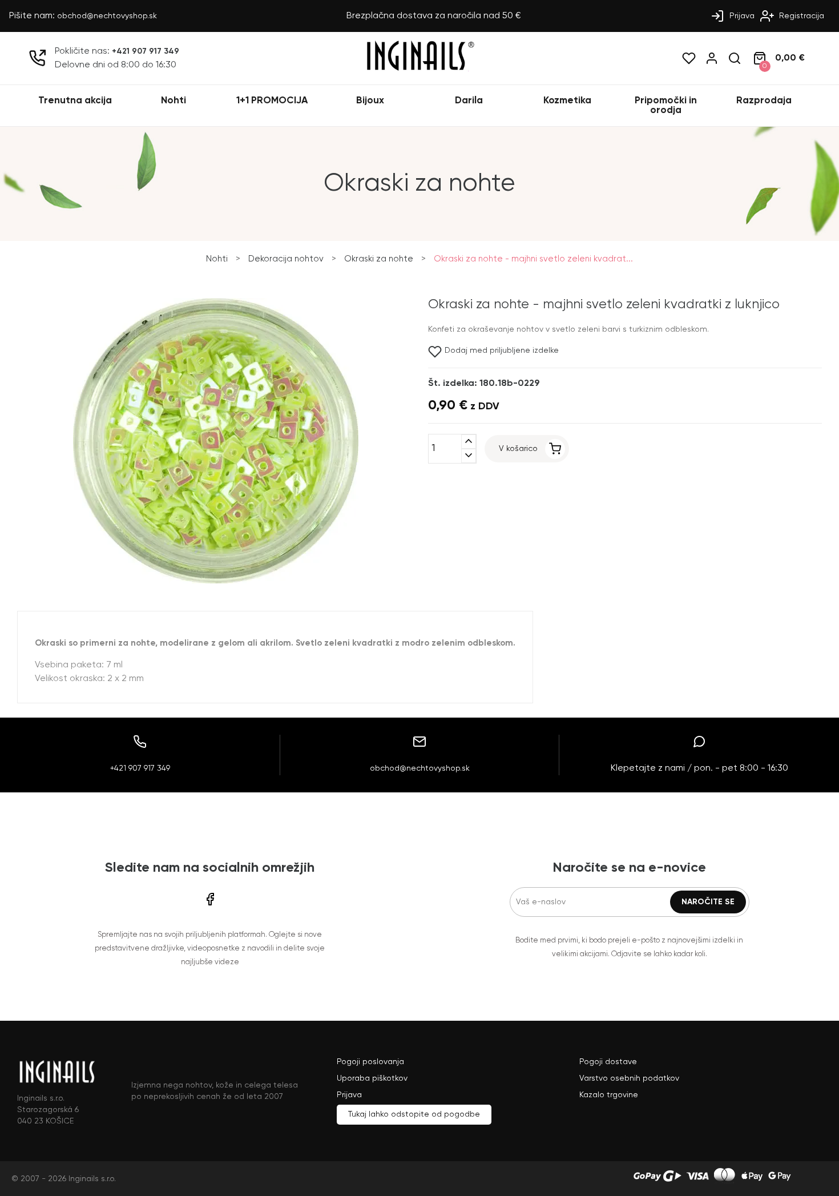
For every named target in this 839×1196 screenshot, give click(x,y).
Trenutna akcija (75, 101)
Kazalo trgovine (608, 1095)
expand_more (468, 456)
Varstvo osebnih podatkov (629, 1078)
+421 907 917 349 (145, 51)
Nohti (173, 101)
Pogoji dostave (608, 1062)
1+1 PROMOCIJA (272, 101)
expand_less (468, 441)
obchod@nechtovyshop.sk (107, 16)
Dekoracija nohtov (286, 259)
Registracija (800, 16)
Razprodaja (764, 101)
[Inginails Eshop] (419, 69)
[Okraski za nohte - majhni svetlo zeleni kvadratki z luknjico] (215, 581)
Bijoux (370, 101)
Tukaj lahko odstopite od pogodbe (414, 1114)
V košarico (518, 449)
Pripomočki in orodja (666, 105)
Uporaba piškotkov (372, 1078)
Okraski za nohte (378, 259)
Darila (469, 101)
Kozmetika (567, 101)
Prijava (741, 16)
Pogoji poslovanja (370, 1062)
